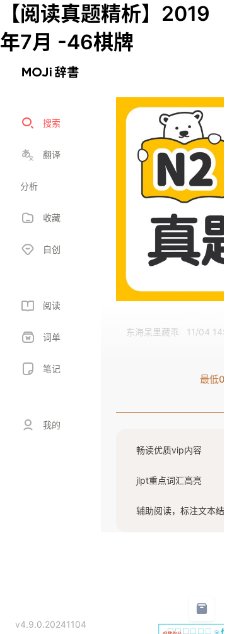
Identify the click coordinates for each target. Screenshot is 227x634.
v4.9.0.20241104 (50, 624)
